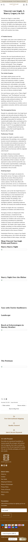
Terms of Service (5, 489)
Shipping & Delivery (6, 482)
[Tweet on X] (4, 399)
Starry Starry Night (9, 246)
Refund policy (5, 492)
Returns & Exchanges (7, 484)
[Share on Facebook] (6, 399)
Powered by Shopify (19, 537)
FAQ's (2, 494)
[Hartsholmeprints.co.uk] (14, 5)
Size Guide (4, 479)
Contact (3, 477)
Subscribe (6, 515)
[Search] (4, 4)
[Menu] (1, 4)
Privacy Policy (4, 487)
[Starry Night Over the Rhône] (14, 280)
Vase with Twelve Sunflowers (14, 307)
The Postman (7, 360)
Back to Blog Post (14, 409)
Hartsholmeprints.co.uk (9, 537)
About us (3, 474)
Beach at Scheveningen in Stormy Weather (12, 326)
